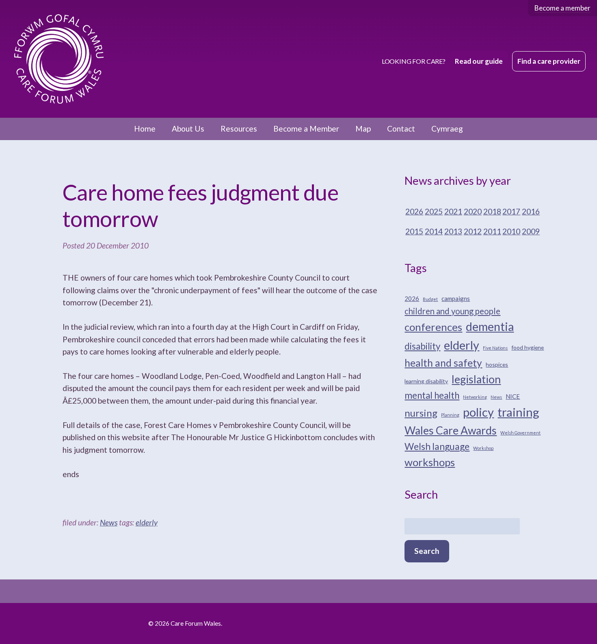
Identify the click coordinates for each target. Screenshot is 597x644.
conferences (433, 326)
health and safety (443, 363)
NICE (513, 396)
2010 (511, 231)
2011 (492, 231)
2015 (414, 231)
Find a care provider (548, 61)
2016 (531, 211)
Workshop (483, 448)
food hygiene (527, 347)
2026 (414, 211)
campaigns (455, 298)
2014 (434, 231)
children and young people (452, 311)
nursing (420, 413)
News (108, 522)
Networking (475, 397)
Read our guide (479, 61)
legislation (476, 379)
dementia (490, 326)
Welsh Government (520, 432)
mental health (431, 395)
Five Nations (495, 347)
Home (145, 128)
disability (422, 346)
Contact (401, 128)
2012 (473, 231)
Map (363, 128)
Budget (430, 299)
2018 (492, 211)
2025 (434, 211)
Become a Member (306, 128)
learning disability (426, 381)
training (518, 412)
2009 (531, 231)
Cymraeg (447, 128)
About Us (188, 128)
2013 (453, 231)
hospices (497, 364)
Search (426, 550)
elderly (147, 522)
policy (478, 412)
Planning (450, 414)
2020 (473, 211)
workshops (429, 462)
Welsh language (436, 446)
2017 (511, 211)
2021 (453, 211)
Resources (239, 128)
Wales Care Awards (450, 430)
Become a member (562, 8)
